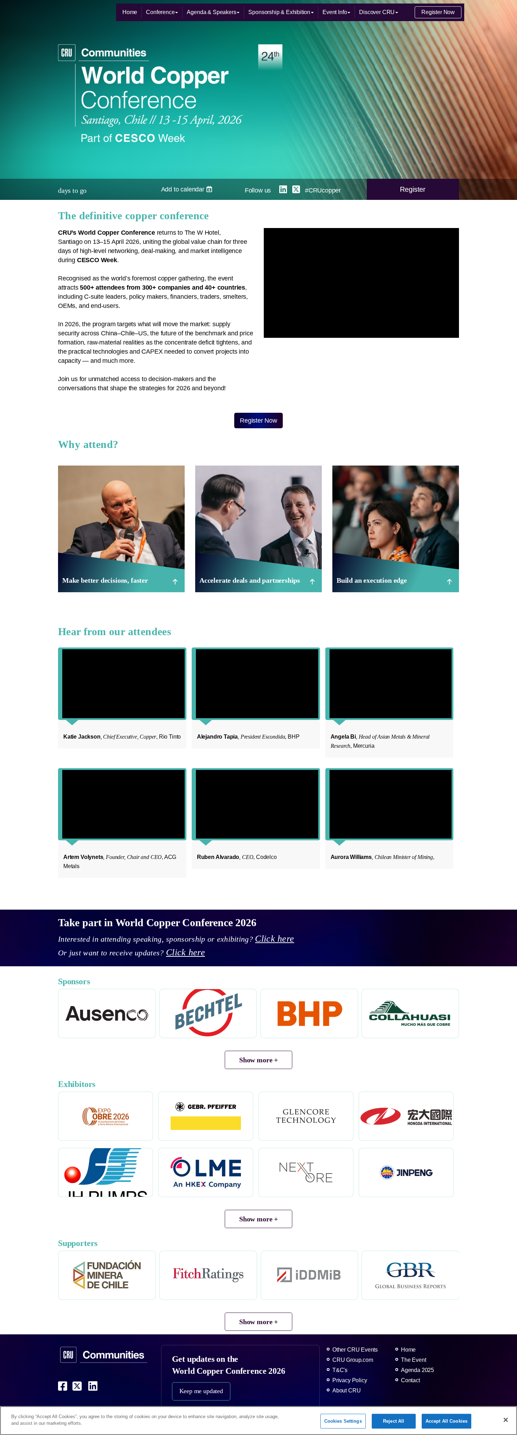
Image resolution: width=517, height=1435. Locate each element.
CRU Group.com (352, 1360)
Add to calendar (183, 189)
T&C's (339, 1370)
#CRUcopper (323, 190)
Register (413, 189)
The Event (413, 1360)
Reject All (393, 1421)
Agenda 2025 (417, 1370)
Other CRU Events (355, 1350)
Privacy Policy (349, 1380)
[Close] (505, 1420)
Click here (274, 939)
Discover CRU (377, 12)
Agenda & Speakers (211, 12)
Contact (410, 1380)
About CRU (346, 1390)
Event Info (335, 12)
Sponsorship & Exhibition (279, 12)
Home (129, 12)
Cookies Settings (343, 1421)
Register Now (438, 12)
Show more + (258, 1060)
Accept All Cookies (446, 1421)
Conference (160, 12)
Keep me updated (201, 1391)
